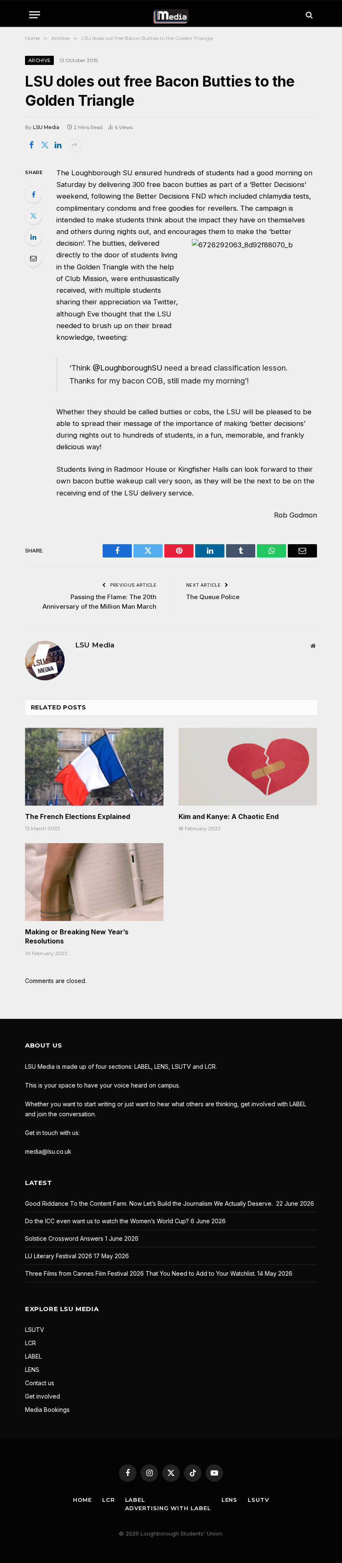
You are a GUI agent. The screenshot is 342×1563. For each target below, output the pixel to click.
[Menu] (34, 14)
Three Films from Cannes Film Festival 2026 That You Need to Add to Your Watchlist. (140, 1273)
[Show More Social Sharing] (74, 145)
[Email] (33, 258)
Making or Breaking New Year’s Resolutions (76, 936)
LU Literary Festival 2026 (58, 1255)
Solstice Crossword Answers (64, 1238)
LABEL (33, 1356)
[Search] (308, 14)
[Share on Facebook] (31, 145)
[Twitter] (33, 215)
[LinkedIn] (33, 237)
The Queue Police (212, 597)
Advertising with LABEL (168, 1508)
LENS (32, 1369)
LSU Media (46, 127)
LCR (30, 1342)
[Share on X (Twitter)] (44, 145)
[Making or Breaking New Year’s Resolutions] (94, 882)
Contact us (39, 1382)
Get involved (42, 1396)
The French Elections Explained (77, 816)
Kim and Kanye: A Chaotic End (229, 816)
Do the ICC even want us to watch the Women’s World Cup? (107, 1221)
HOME (82, 1499)
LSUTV (34, 1329)
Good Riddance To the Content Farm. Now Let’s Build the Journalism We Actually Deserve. (149, 1203)
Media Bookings (47, 1409)
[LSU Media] (171, 14)
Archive (39, 60)
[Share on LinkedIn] (58, 145)
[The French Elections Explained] (94, 767)
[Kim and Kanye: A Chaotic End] (248, 767)
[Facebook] (33, 194)
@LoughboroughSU (127, 367)
